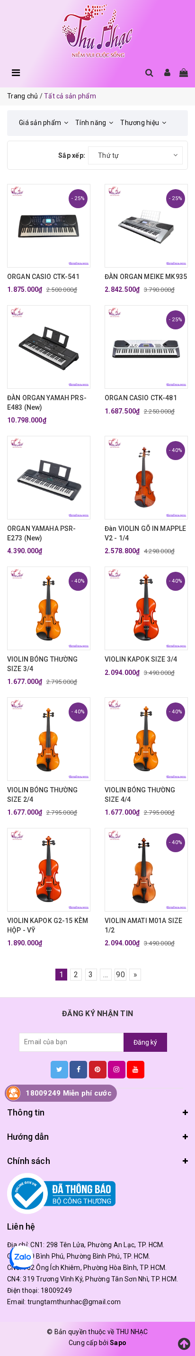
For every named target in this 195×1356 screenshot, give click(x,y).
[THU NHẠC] (97, 31)
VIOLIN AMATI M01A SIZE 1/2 (143, 925)
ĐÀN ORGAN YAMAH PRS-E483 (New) (47, 402)
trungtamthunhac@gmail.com (74, 1302)
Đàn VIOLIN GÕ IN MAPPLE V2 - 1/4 (145, 533)
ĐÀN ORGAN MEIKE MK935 (146, 276)
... (105, 974)
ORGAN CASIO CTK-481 (141, 398)
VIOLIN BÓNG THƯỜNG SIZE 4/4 (140, 794)
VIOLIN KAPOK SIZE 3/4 (141, 659)
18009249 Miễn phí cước (69, 1093)
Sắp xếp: (71, 155)
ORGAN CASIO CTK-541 (43, 276)
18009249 (56, 1290)
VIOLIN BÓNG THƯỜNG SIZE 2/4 (42, 794)
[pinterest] (97, 1069)
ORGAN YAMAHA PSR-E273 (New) (41, 533)
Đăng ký (145, 1042)
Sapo (118, 1342)
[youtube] (135, 1069)
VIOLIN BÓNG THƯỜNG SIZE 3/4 (42, 664)
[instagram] (116, 1069)
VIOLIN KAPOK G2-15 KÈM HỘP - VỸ (47, 925)
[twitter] (59, 1069)
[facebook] (78, 1069)
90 (120, 974)
